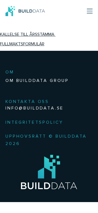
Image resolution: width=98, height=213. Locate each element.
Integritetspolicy (34, 122)
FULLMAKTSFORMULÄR (22, 43)
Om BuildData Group (37, 80)
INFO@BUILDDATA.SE (34, 108)
